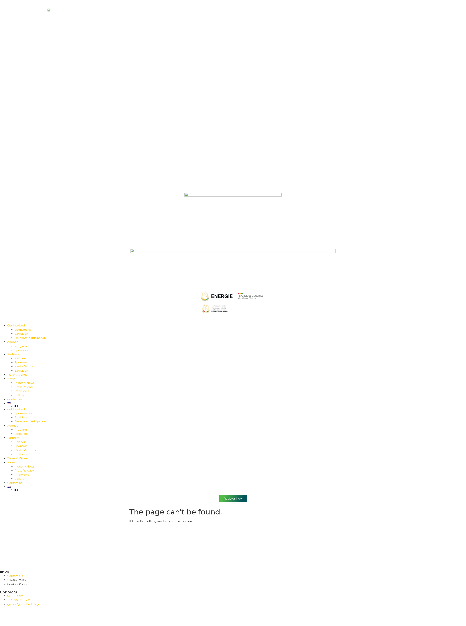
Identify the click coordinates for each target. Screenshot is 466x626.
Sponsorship (23, 329)
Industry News (24, 383)
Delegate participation (30, 338)
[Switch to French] (240, 406)
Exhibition (21, 333)
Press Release (24, 387)
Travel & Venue (17, 374)
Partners (13, 354)
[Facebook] (4, 614)
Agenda (12, 342)
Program (21, 346)
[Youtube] (34, 614)
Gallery (19, 395)
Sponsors (21, 362)
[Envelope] (43, 614)
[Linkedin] (24, 614)
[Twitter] (14, 614)
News (11, 379)
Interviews (22, 391)
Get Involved (16, 325)
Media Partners (25, 366)
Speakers (21, 350)
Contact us (14, 399)
